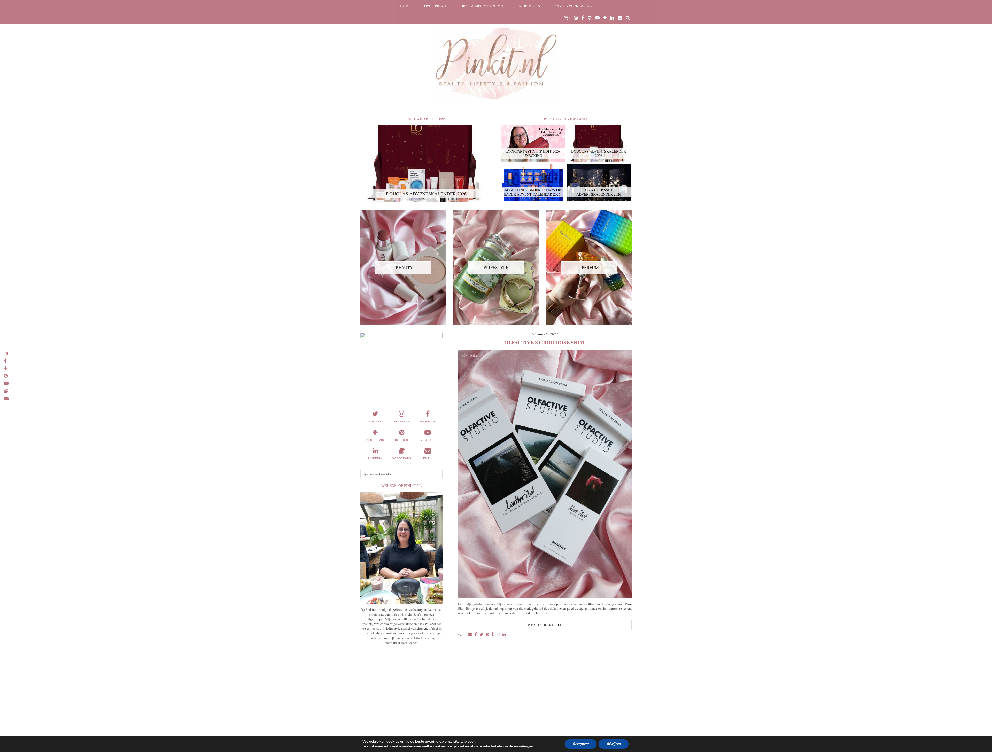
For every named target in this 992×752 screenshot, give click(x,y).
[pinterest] (590, 18)
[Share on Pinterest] (487, 634)
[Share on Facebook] (475, 634)
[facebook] (583, 18)
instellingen (523, 746)
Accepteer (580, 743)
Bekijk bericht (545, 624)
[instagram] (576, 18)
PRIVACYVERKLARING (573, 5)
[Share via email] (470, 634)
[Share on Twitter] (481, 634)
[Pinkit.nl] (496, 53)
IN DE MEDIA (528, 5)
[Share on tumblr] (492, 634)
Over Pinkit (435, 5)
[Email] (620, 18)
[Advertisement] (401, 687)
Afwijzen (613, 743)
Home (405, 5)
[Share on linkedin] (504, 634)
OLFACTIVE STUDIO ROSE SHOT (544, 342)
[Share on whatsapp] (498, 634)
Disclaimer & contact (482, 5)
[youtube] (597, 18)
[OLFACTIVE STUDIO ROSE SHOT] (545, 596)
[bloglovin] (605, 18)
